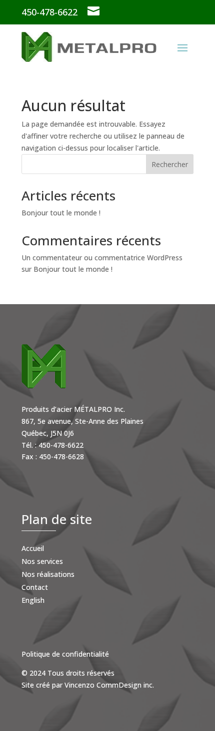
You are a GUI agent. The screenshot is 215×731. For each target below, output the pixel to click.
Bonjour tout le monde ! (61, 212)
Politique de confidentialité (65, 654)
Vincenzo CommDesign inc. (109, 685)
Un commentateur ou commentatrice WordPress (102, 257)
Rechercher (170, 164)
